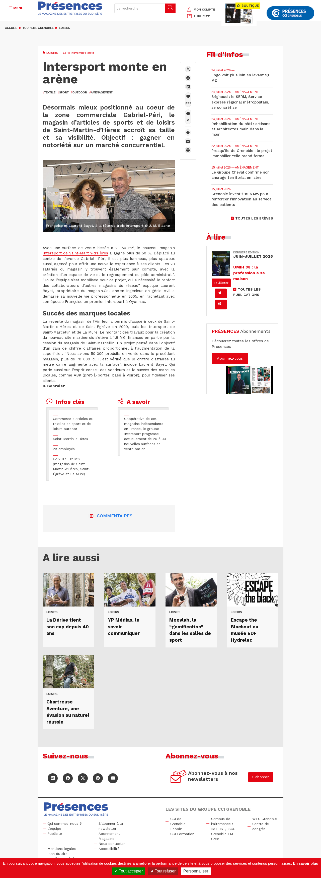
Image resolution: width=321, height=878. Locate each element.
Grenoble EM (222, 834)
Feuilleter (221, 283)
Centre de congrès (260, 826)
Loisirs (64, 27)
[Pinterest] (98, 778)
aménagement (101, 92)
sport (63, 92)
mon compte (204, 9)
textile (49, 92)
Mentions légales (61, 849)
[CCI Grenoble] (290, 13)
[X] (188, 69)
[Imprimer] (188, 150)
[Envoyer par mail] (188, 141)
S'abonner (260, 777)
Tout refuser (165, 871)
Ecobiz (176, 829)
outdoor (79, 92)
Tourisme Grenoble (38, 27)
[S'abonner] (179, 777)
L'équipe (54, 829)
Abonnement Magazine (109, 836)
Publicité (54, 834)
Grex (215, 839)
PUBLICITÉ (202, 16)
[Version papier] (221, 293)
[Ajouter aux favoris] (188, 132)
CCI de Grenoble (178, 821)
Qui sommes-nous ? (64, 823)
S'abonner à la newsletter (111, 826)
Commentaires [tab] (114, 515)
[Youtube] (113, 778)
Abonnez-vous (230, 358)
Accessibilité (109, 849)
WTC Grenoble (264, 819)
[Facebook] (188, 78)
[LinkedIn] (53, 778)
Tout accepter (130, 871)
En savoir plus (305, 863)
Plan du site (57, 854)
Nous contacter (112, 844)
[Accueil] (70, 8)
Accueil (11, 27)
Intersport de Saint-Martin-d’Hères (75, 253)
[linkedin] (188, 87)
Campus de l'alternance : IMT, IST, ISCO (223, 824)
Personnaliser (195, 871)
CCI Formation (182, 834)
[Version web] (221, 304)
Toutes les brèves (254, 218)
